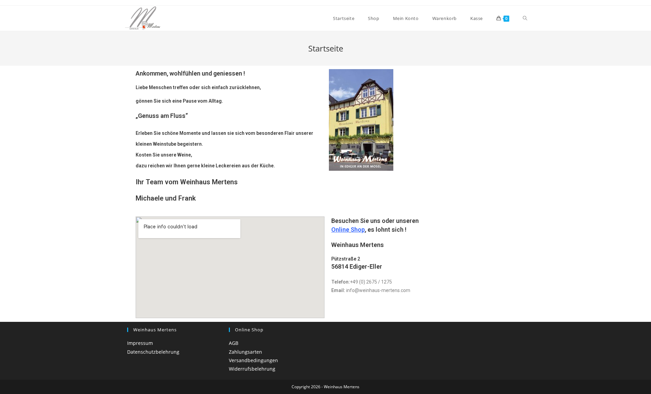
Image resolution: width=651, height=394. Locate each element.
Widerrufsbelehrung (252, 369)
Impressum (140, 343)
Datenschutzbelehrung (153, 352)
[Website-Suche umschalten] (525, 18)
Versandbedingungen (253, 360)
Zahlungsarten (245, 352)
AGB (233, 343)
